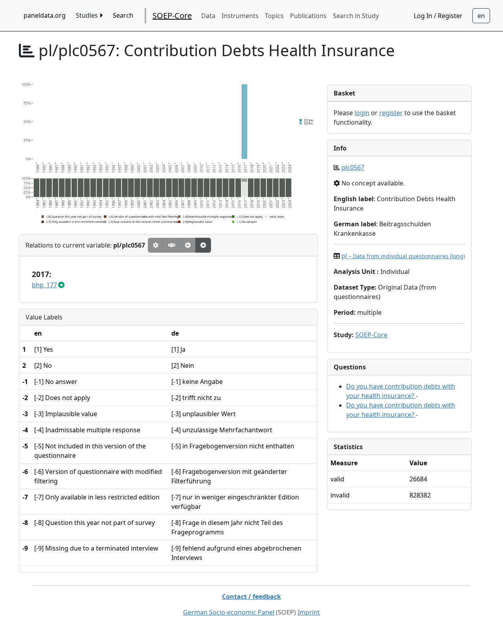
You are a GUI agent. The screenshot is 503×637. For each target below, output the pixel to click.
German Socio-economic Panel (228, 612)
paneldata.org (45, 15)
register (391, 112)
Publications (308, 15)
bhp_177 (44, 285)
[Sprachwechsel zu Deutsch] (481, 15)
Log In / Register (438, 15)
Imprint (308, 612)
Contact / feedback (251, 596)
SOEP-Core (172, 15)
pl (403, 255)
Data (208, 15)
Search (123, 15)
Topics (274, 15)
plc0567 (352, 167)
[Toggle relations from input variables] (203, 245)
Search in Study (356, 15)
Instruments (240, 15)
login (361, 112)
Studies (87, 15)
